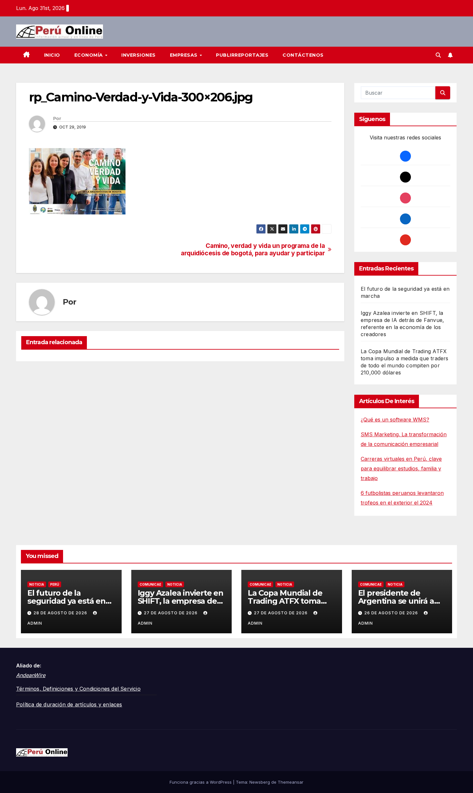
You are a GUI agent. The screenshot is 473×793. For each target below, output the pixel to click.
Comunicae (150, 584)
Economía (89, 55)
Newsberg (259, 782)
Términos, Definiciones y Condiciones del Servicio (78, 688)
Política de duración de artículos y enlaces (69, 704)
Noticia (36, 584)
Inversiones (138, 55)
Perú (54, 584)
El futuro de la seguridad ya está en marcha (66, 601)
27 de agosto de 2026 (171, 612)
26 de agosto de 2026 (391, 612)
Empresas (184, 55)
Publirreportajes (242, 55)
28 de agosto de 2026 (60, 612)
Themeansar (290, 782)
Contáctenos (303, 55)
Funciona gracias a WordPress (201, 782)
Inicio (52, 55)
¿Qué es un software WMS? (395, 419)
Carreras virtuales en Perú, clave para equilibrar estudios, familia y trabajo (401, 468)
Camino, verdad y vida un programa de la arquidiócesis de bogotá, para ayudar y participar (253, 249)
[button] (438, 55)
